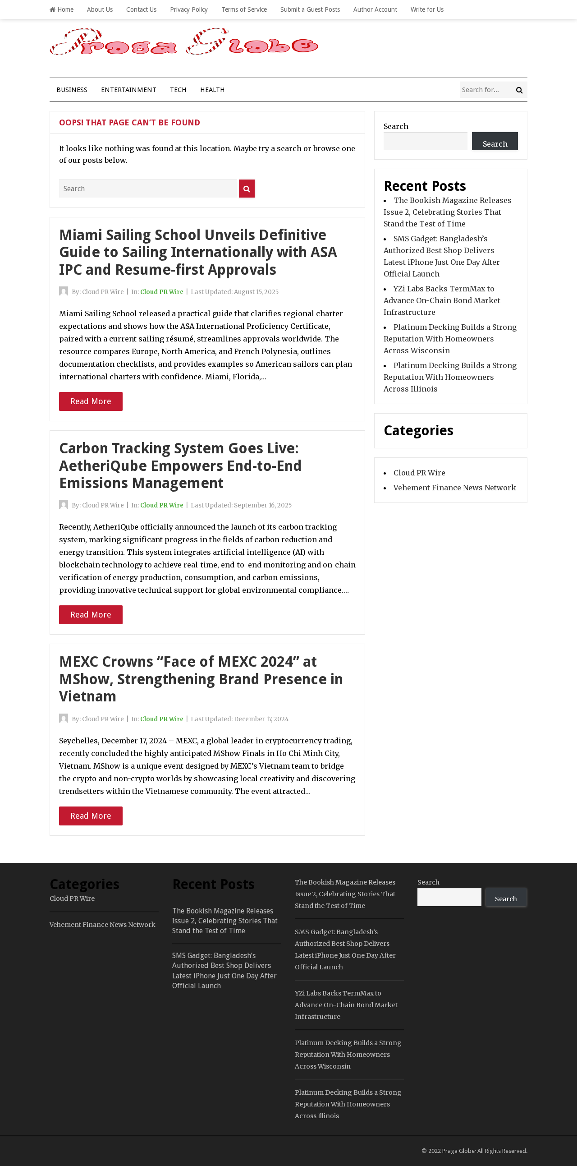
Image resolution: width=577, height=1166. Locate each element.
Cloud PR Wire (161, 292)
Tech (178, 90)
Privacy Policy (189, 9)
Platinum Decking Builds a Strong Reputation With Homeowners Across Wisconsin (450, 339)
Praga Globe (458, 1151)
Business (71, 90)
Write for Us (427, 9)
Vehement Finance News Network (455, 487)
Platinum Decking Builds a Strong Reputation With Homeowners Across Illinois (450, 377)
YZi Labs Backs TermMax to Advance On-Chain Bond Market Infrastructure (442, 300)
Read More (90, 401)
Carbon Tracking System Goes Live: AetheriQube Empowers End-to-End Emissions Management (180, 466)
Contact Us (141, 9)
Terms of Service (244, 9)
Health (212, 90)
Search (396, 126)
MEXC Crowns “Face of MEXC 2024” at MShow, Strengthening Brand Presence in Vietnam (201, 679)
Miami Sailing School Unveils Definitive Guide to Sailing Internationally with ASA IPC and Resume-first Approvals (198, 252)
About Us (100, 9)
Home (64, 9)
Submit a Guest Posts (310, 9)
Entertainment (128, 90)
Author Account (375, 9)
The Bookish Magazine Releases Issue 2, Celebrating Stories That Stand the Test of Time (448, 212)
